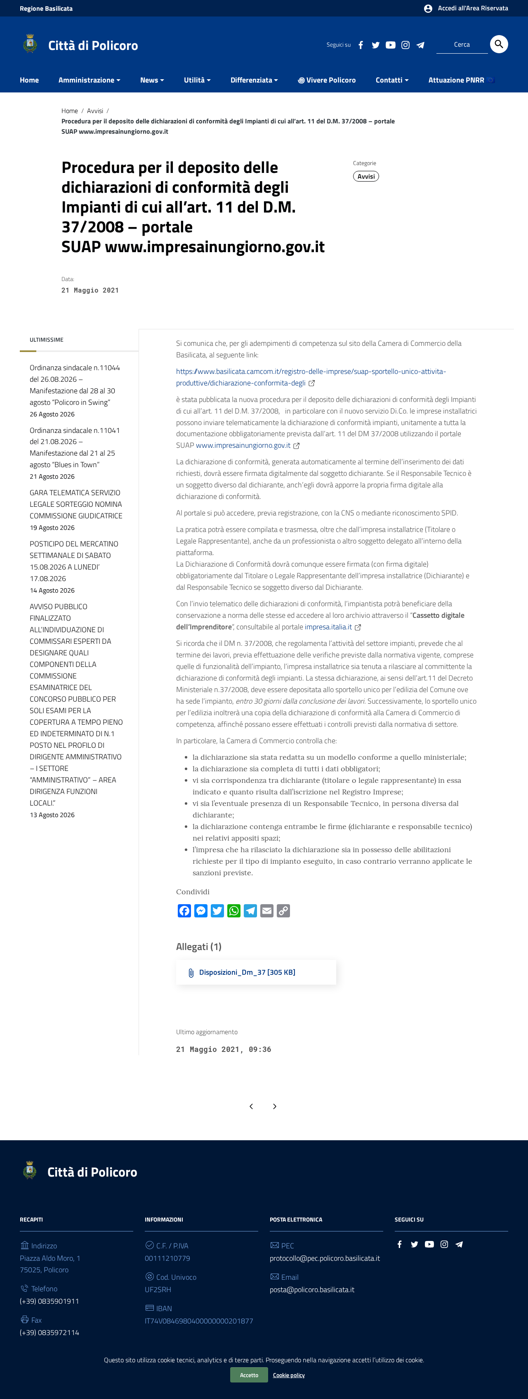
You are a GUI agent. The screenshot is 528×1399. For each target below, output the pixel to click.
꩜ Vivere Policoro (327, 79)
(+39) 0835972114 (49, 1332)
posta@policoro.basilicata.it (312, 1289)
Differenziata (251, 79)
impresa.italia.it (328, 626)
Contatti (389, 79)
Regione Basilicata (46, 8)
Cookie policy (289, 1375)
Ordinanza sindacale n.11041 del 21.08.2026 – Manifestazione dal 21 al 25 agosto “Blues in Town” (75, 453)
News (149, 79)
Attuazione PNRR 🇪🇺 (462, 79)
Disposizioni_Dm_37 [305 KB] (247, 972)
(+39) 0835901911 (49, 1301)
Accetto (249, 1375)
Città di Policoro (93, 45)
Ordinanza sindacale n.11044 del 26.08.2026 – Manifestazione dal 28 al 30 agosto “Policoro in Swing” (75, 390)
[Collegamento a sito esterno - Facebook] (360, 44)
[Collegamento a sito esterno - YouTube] (390, 44)
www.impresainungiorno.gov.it (243, 445)
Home (29, 79)
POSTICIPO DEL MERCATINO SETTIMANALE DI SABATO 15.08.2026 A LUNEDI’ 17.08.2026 (74, 566)
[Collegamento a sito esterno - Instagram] (405, 44)
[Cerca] (499, 44)
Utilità (194, 79)
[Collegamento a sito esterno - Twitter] (375, 44)
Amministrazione (86, 79)
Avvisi (95, 111)
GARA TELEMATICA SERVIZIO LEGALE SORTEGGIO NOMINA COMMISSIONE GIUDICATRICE (76, 509)
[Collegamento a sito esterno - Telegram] (420, 44)
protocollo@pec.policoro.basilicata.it (325, 1258)
